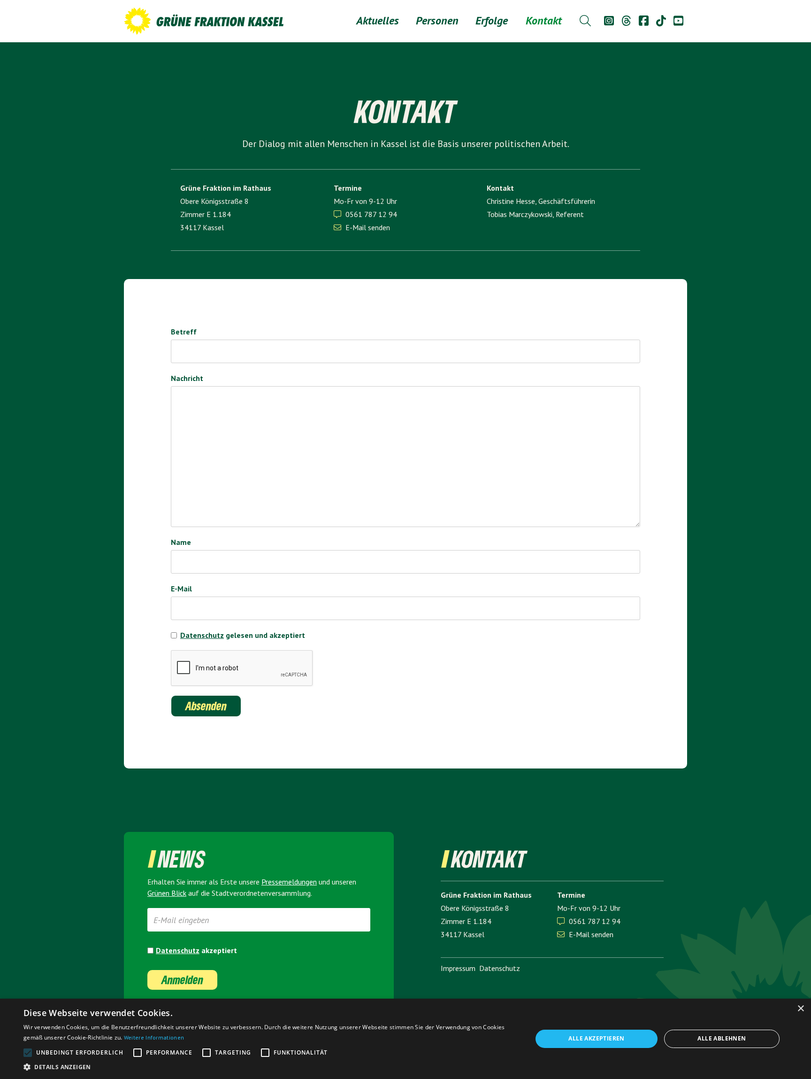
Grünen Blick (166, 893)
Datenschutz (202, 635)
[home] (203, 21)
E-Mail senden (362, 227)
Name (181, 542)
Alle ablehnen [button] (721, 1038)
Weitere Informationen (154, 1037)
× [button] (800, 1008)
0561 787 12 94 (371, 214)
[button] (437, 20)
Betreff (184, 331)
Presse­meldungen (289, 881)
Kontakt (544, 20)
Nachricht (187, 378)
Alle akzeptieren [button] (596, 1038)
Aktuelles (377, 20)
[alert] (405, 1039)
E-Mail (181, 588)
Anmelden (182, 979)
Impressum (458, 968)
